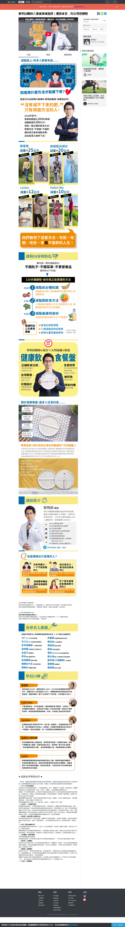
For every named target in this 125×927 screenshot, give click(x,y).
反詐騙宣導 (71, 905)
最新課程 (55, 898)
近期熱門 (55, 900)
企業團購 (40, 898)
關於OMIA (41, 895)
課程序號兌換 (72, 895)
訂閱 (115, 2)
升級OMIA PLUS (79, 6)
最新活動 (55, 905)
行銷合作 (40, 900)
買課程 (21, 2)
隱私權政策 (41, 905)
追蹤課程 (87, 25)
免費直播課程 (57, 907)
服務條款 (40, 903)
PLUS (28, 2)
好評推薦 (55, 895)
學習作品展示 (57, 910)
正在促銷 (55, 903)
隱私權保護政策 (73, 925)
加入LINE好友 (72, 900)
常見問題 (70, 898)
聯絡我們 (70, 903)
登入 (108, 2)
